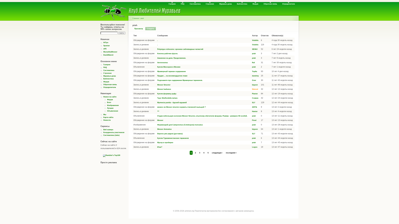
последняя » (231, 153)
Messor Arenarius (164, 129)
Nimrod (255, 89)
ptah (142, 18)
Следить (150, 29)
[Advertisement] (213, 179)
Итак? (159, 147)
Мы (104, 114)
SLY (253, 102)
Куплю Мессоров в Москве (168, 67)
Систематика (195, 4)
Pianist (255, 94)
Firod (254, 120)
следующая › (217, 153)
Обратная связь (270, 4)
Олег (254, 80)
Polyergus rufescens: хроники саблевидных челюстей (180, 49)
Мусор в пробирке (165, 142)
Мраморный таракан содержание (171, 71)
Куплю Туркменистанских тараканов (173, 138)
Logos (254, 147)
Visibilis (255, 40)
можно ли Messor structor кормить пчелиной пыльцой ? (181, 107)
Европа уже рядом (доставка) (170, 134)
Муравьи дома (225, 4)
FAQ (182, 4)
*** (158, 111)
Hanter (254, 111)
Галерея (172, 4)
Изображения (113, 105)
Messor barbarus (164, 89)
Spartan (106, 46)
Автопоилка (162, 62)
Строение (210, 4)
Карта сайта (108, 117)
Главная (135, 18)
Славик (255, 98)
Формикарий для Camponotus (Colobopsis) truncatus (180, 125)
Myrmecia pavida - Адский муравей (172, 102)
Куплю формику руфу (166, 94)
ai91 (105, 49)
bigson (255, 85)
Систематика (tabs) (111, 135)
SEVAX (254, 49)
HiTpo (105, 42)
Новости (107, 120)
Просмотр (138, 29)
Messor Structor (163, 85)
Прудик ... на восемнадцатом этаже (172, 76)
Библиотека (242, 4)
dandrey (255, 76)
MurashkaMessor (110, 52)
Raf (253, 62)
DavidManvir (108, 55)
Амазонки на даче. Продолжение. (171, 58)
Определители (288, 4)
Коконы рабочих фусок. (167, 53)
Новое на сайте (109, 97)
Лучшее (110, 108)
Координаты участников (113, 132)
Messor (160, 120)
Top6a (254, 71)
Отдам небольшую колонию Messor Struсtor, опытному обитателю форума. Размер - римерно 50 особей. (202, 116)
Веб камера (108, 130)
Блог (109, 102)
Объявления (112, 111)
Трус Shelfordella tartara (167, 98)
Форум (255, 4)
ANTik (254, 107)
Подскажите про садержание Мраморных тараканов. (180, 80)
